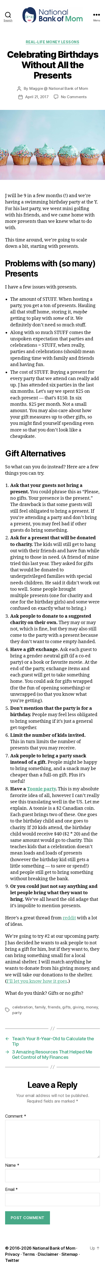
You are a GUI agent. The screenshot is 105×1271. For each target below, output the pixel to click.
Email (11, 1189)
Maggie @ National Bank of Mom (58, 88)
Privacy (12, 1254)
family (40, 1007)
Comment (15, 1116)
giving (78, 1007)
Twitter (12, 1260)
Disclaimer (48, 1254)
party (17, 1012)
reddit (69, 918)
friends (54, 1007)
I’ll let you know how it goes (37, 981)
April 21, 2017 (36, 96)
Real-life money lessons (53, 42)
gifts (66, 1007)
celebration (22, 1007)
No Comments (74, 96)
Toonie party (41, 789)
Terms (28, 1254)
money (92, 1007)
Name (12, 1165)
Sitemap (69, 1254)
